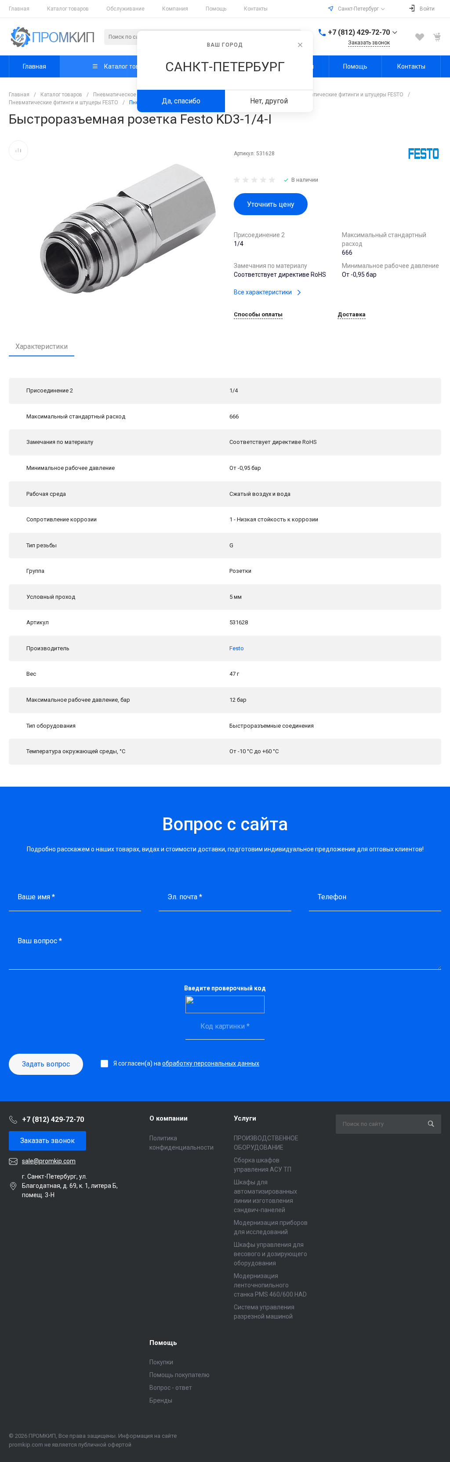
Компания (175, 9)
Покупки (161, 1362)
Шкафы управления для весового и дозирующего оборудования (270, 1254)
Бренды (160, 1400)
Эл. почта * (184, 897)
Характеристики (41, 346)
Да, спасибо (181, 101)
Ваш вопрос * (40, 941)
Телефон (332, 897)
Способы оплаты (258, 314)
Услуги (245, 1118)
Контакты (256, 9)
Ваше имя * (36, 897)
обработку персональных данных (210, 1063)
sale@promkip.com (49, 1161)
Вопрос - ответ (170, 1387)
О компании (168, 1118)
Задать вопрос (46, 1064)
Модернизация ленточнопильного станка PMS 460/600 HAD (270, 1285)
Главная (19, 9)
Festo (236, 648)
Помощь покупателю (179, 1374)
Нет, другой (269, 101)
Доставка (352, 314)
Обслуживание (125, 9)
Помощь (216, 9)
